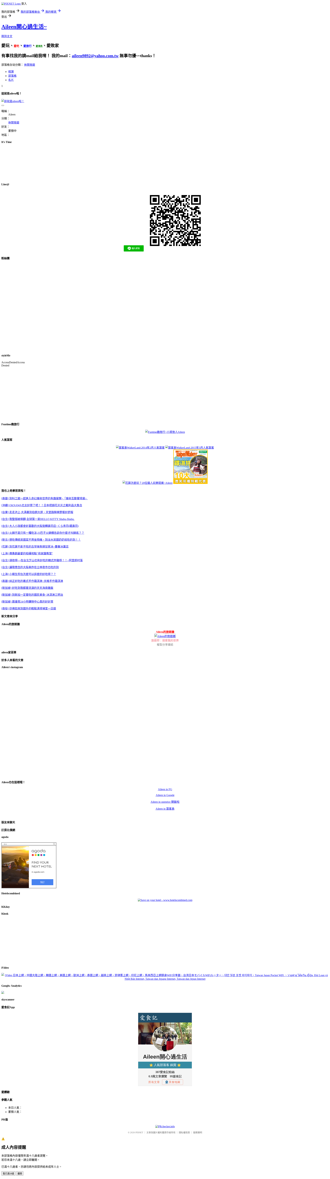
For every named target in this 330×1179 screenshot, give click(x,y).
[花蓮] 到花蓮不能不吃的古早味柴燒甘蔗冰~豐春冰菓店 (35, 546)
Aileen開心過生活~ (24, 27)
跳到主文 (6, 36)
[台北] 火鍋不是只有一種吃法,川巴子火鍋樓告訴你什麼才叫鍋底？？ (42, 532)
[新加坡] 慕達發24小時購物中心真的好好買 (27, 601)
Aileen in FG (165, 789)
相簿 (11, 71)
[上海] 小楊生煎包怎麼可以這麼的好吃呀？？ (28, 574)
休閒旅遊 (29, 64)
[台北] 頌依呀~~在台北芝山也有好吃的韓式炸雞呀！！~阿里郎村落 (42, 560)
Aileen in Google (165, 795)
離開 (20, 1173)
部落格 (12, 75)
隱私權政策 (184, 1132)
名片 (11, 79)
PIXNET (139, 1132)
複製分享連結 (165, 644)
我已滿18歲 (8, 1173)
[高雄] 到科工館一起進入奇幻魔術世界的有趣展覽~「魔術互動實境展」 (44, 498)
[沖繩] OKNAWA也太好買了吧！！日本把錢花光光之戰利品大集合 (41, 505)
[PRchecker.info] (165, 1126)
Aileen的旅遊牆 (165, 631)
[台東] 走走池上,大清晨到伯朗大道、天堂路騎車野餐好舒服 (37, 512)
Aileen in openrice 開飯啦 (165, 801)
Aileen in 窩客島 (165, 808)
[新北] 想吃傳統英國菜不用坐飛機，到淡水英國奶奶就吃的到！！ (41, 539)
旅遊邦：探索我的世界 (165, 640)
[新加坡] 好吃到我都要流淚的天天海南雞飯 (27, 587)
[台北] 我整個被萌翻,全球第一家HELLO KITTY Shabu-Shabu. (37, 519)
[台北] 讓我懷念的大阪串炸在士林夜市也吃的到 (30, 567)
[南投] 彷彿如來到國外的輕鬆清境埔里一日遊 (28, 608)
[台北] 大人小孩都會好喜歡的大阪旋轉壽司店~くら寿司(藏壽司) (40, 525)
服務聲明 (197, 1132)
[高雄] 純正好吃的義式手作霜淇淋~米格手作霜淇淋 (32, 581)
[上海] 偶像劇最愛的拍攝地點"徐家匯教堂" (27, 553)
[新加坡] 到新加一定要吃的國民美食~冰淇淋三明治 (32, 594)
